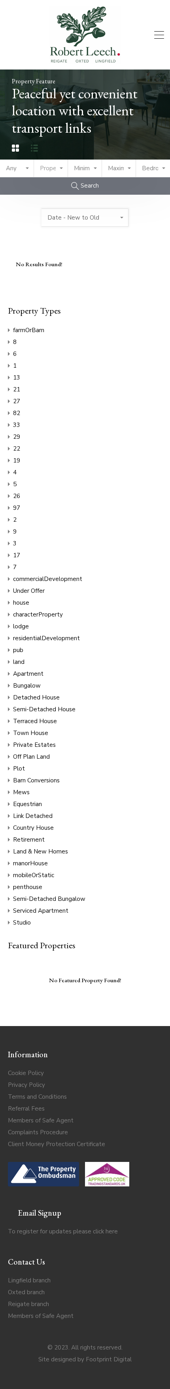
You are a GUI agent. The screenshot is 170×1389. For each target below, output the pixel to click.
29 (16, 437)
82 (16, 413)
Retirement (29, 840)
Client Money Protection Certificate (56, 1144)
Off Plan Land (31, 757)
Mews (21, 792)
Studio (22, 923)
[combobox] (17, 168)
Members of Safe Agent (41, 1120)
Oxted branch (26, 1292)
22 (16, 449)
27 (16, 401)
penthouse (27, 887)
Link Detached (33, 816)
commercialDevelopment (47, 579)
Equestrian (27, 804)
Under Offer (29, 591)
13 (16, 378)
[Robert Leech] (85, 60)
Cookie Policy (26, 1073)
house (21, 603)
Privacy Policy (26, 1085)
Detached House (36, 697)
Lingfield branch (29, 1280)
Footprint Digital (109, 1359)
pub (18, 650)
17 (16, 555)
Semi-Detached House (44, 709)
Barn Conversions (36, 780)
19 (16, 460)
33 (16, 425)
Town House (30, 733)
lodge (21, 626)
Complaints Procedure (38, 1132)
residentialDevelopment (46, 638)
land (19, 662)
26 (16, 496)
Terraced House (35, 721)
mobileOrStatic (33, 875)
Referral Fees (26, 1109)
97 (16, 508)
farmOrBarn (28, 330)
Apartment (28, 674)
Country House (33, 828)
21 (16, 389)
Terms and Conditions (37, 1097)
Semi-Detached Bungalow (49, 899)
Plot (19, 769)
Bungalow (27, 686)
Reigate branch (28, 1304)
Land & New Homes (40, 851)
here (112, 1231)
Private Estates (34, 745)
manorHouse (30, 863)
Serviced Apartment (40, 911)
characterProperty (38, 614)
